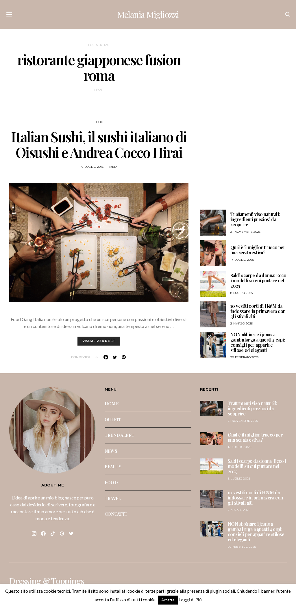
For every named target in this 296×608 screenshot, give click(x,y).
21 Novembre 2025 (245, 232)
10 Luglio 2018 (92, 167)
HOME (112, 403)
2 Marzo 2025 (241, 323)
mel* (113, 167)
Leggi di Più (190, 599)
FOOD (99, 122)
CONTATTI (116, 514)
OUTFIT (113, 419)
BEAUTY (113, 466)
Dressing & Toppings (46, 581)
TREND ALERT (119, 435)
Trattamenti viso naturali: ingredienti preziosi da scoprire (255, 219)
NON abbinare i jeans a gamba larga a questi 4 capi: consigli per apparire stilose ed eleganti (257, 342)
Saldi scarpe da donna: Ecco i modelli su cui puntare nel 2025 (258, 280)
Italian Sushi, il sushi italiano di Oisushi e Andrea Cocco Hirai (98, 144)
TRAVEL (113, 498)
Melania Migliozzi (148, 14)
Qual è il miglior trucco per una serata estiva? (257, 249)
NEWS (111, 451)
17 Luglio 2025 (242, 260)
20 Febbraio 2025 (244, 357)
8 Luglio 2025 (241, 293)
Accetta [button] (167, 600)
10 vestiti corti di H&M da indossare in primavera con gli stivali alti (257, 311)
